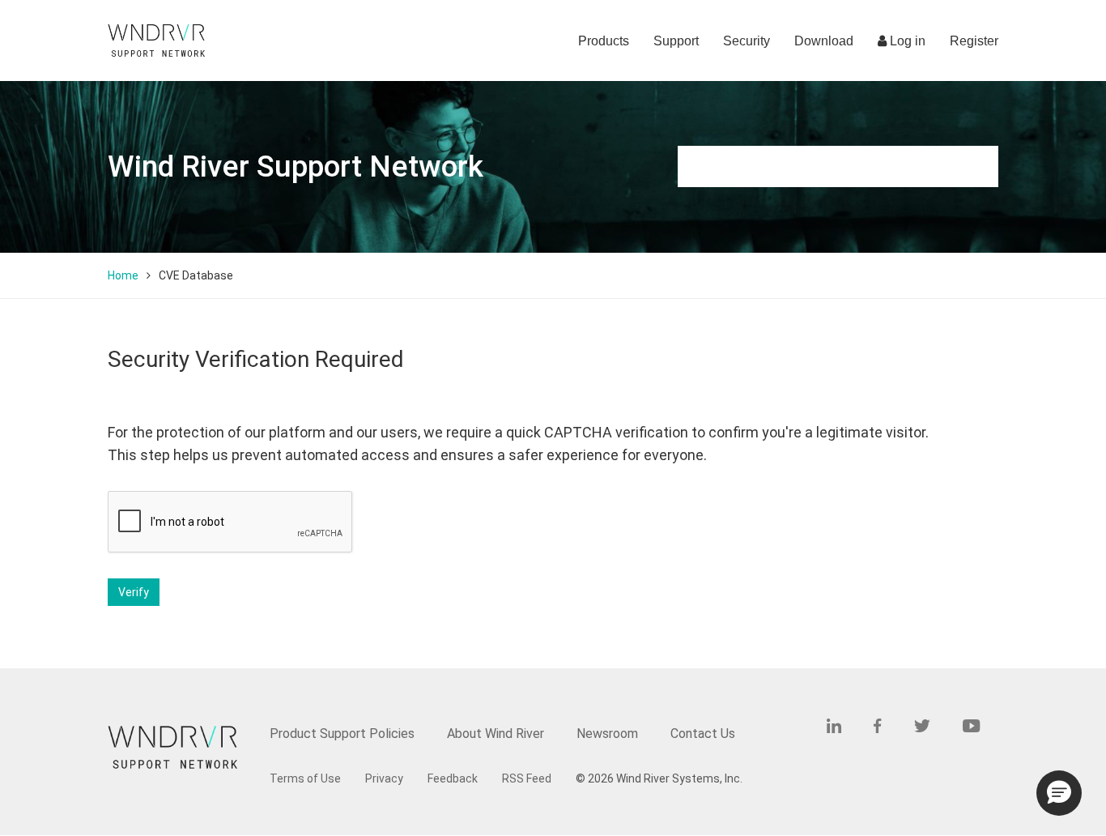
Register (974, 41)
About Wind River (495, 733)
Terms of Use (305, 778)
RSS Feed (526, 778)
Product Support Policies (342, 733)
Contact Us (702, 733)
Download (823, 41)
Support (676, 41)
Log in (906, 41)
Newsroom (607, 733)
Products (603, 41)
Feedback (453, 778)
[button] (1059, 793)
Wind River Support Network (295, 166)
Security (746, 41)
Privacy (384, 778)
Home (123, 275)
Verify (133, 592)
